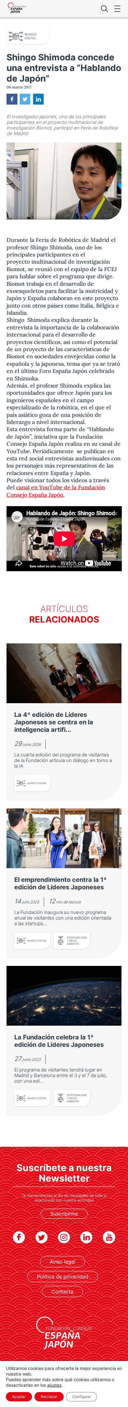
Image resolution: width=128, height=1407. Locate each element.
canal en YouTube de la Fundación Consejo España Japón (56, 491)
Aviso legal (62, 1262)
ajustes (54, 1385)
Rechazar (49, 1396)
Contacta (62, 1291)
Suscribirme (64, 1214)
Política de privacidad (62, 1276)
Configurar (81, 1396)
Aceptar (19, 1396)
